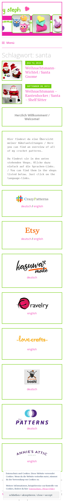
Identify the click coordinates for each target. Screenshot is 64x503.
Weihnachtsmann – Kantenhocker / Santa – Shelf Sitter (42, 95)
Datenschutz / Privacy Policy (42, 488)
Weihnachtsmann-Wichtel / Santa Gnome (40, 72)
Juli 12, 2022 (34, 62)
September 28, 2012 (38, 86)
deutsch (26, 206)
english (38, 206)
